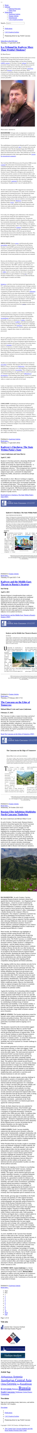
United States (27, 1392)
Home (7, 5)
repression (19, 325)
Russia (25, 1388)
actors (16, 243)
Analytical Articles (14, 14)
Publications (8, 12)
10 (5, 1311)
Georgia (12, 1383)
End (6, 1314)
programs (9, 345)
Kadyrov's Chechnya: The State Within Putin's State (17, 448)
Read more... (5, 441)
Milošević (18, 200)
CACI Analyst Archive (16, 19)
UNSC (4, 272)
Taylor (12, 202)
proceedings (4, 245)
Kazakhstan (26, 1383)
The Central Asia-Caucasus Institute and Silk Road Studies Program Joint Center (19, 1429)
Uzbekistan (5, 1394)
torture (23, 320)
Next (6, 1312)
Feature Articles (13, 16)
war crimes (3, 364)
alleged (24, 63)
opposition (30, 68)
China (4, 1384)
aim (20, 147)
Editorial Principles (15, 9)
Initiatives (3, 284)
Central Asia (23, 1380)
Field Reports (13, 18)
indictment (32, 291)
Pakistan (15, 1389)
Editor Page (12, 10)
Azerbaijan (8, 1380)
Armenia (17, 1376)
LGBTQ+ (17, 322)
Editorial (7, 7)
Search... (3, 23)
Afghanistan (7, 1376)
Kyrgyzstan (6, 1388)
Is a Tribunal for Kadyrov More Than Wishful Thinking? (17, 48)
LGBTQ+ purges (5, 63)
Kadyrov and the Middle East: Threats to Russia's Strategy (16, 583)
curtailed (3, 165)
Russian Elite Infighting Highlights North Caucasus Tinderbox (18, 813)
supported (14, 181)
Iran (18, 1384)
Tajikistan (19, 1392)
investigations (4, 318)
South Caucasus (8, 1392)
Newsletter (4, 1407)
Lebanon (18, 227)
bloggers (9, 70)
